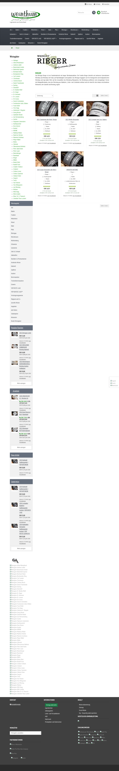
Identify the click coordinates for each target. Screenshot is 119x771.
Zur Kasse (89, 4)
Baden (17, 30)
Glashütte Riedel (17, 115)
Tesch (15, 180)
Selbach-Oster (17, 176)
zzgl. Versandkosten (51, 143)
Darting (15, 85)
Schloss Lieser (17, 171)
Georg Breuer (17, 112)
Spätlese (80, 34)
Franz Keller (16, 106)
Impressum (48, 719)
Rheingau (64, 30)
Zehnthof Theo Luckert (19, 198)
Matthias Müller (17, 133)
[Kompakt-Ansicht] (93, 95)
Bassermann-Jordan (18, 67)
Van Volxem (16, 183)
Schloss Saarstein (18, 174)
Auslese (87, 34)
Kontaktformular (15, 704)
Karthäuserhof (17, 124)
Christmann (16, 79)
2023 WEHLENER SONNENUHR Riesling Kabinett (24, 347)
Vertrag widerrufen (51, 705)
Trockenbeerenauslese (16, 39)
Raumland (16, 155)
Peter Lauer (16, 151)
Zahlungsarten (49, 711)
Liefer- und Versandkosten (52, 714)
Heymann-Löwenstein (19, 122)
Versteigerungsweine (65, 39)
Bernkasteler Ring (18, 74)
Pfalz (56, 30)
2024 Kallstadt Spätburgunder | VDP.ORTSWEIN (23, 462)
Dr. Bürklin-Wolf (17, 90)
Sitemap (81, 707)
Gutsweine (13, 34)
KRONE (15, 131)
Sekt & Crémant (24, 34)
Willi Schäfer (16, 194)
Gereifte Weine (91, 39)
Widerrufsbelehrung (84, 705)
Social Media (82, 710)
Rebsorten (31, 43)
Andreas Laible (17, 65)
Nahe (50, 30)
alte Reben (13, 43)
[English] (113, 381)
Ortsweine (96, 30)
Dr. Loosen (16, 97)
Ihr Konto (97, 4)
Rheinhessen (74, 30)
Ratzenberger (17, 153)
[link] (99, 12)
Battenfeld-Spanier (18, 69)
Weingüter (13, 728)
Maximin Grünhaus (18, 137)
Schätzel (15, 169)
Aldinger (15, 60)
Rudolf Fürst (16, 165)
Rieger (15, 158)
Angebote (100, 39)
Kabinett (73, 34)
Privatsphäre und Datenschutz (53, 722)
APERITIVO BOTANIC (72, 170)
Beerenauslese (96, 34)
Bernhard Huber (17, 72)
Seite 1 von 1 (104, 95)
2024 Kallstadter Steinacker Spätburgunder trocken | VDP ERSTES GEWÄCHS (24, 529)
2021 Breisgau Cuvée (25, 333)
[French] (112, 383)
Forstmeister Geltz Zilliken (20, 103)
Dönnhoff (16, 88)
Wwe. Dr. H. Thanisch (19, 196)
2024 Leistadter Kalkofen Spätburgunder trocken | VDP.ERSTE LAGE (25, 508)
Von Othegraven (17, 185)
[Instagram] (14, 758)
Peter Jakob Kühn (18, 149)
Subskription (21, 43)
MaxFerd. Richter (18, 135)
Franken (25, 30)
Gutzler (15, 119)
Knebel (15, 128)
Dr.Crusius (16, 99)
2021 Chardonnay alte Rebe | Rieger (47, 120)
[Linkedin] (23, 758)
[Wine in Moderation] (16, 744)
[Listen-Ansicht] (97, 95)
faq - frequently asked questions (88, 713)
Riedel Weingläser (42, 43)
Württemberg (85, 30)
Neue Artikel (15, 455)
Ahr (11, 30)
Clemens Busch (17, 81)
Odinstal (15, 144)
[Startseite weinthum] (25, 15)
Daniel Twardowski (18, 83)
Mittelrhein (34, 30)
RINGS (15, 160)
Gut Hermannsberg (18, 117)
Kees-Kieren (16, 126)
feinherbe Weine (63, 34)
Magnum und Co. (79, 39)
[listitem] (86, 732)
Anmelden (106, 4)
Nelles (15, 142)
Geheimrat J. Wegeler (19, 110)
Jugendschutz (49, 708)
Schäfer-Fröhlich (17, 167)
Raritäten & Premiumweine (48, 34)
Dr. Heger (16, 92)
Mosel (43, 30)
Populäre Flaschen (17, 328)
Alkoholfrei (35, 34)
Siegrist (15, 178)
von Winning (16, 187)
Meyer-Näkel (16, 140)
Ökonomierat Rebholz (19, 146)
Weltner (15, 189)
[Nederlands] (114, 385)
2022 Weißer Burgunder (72, 120)
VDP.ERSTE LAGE (36, 39)
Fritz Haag (16, 108)
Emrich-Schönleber (18, 101)
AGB (46, 716)
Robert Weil (16, 162)
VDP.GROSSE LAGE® (50, 39)
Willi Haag (16, 192)
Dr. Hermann (16, 94)
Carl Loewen (16, 76)
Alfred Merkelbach (18, 63)
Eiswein (27, 39)
